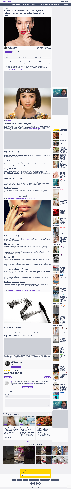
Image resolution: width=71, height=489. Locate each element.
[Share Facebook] (8, 373)
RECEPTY (37, 4)
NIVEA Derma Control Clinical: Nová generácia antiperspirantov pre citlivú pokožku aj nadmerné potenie (63, 279)
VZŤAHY (33, 4)
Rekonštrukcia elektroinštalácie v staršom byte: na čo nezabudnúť (63, 332)
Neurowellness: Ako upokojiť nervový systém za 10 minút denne (63, 142)
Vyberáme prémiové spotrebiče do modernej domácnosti (62, 368)
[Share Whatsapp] (11, 373)
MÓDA (46, 4)
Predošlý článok (8, 377)
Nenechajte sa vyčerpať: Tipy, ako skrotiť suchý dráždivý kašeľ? (63, 249)
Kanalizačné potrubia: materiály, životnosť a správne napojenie (62, 350)
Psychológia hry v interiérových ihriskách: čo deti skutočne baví (63, 290)
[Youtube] (63, 1)
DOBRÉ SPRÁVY (63, 266)
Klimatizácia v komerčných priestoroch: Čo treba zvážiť (63, 340)
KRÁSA (13, 4)
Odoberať (47, 475)
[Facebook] (62, 1)
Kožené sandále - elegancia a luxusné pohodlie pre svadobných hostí (63, 202)
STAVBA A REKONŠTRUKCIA (63, 328)
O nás (14, 479)
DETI (60, 287)
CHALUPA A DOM (63, 346)
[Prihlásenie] (65, 4)
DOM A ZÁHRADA (63, 295)
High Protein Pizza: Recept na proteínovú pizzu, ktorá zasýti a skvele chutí (63, 149)
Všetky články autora (15, 366)
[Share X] (13, 373)
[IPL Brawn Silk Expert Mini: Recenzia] (60, 460)
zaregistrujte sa (30, 383)
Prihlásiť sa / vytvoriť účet (27, 387)
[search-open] (67, 4)
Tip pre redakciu (54, 479)
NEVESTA (61, 189)
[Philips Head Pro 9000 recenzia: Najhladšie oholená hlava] (60, 450)
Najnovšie (63, 130)
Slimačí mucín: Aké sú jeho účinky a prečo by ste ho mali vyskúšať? (21, 198)
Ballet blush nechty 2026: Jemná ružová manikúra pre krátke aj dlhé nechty (62, 175)
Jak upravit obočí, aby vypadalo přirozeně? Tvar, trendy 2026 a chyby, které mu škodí (63, 240)
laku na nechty (26, 239)
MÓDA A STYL (62, 227)
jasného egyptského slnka (34, 128)
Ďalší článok (47, 377)
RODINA (42, 4)
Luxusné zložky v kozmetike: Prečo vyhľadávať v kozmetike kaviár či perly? (24, 290)
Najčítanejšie (56, 130)
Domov (5, 8)
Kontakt (19, 479)
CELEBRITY (18, 4)
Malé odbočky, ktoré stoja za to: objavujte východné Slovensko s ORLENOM (63, 270)
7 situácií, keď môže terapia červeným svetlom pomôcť (63, 212)
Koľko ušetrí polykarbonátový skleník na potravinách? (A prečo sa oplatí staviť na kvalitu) (63, 299)
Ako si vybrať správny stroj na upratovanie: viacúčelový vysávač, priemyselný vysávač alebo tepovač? (63, 320)
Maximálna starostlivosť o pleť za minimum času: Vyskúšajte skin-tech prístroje (25, 69)
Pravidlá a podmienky (34, 479)
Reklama (25, 479)
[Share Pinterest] (16, 373)
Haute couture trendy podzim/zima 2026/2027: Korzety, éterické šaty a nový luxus (63, 231)
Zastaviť (6, 57)
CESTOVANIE (56, 4)
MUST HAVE (62, 199)
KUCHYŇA (62, 364)
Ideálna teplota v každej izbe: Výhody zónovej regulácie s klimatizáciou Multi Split (63, 358)
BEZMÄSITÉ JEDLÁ (63, 373)
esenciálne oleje (18, 193)
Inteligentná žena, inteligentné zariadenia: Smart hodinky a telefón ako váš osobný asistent (63, 259)
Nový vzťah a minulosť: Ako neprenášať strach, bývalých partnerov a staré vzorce (63, 164)
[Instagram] (65, 1)
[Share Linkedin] (18, 373)
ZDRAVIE (28, 4)
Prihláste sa (12, 381)
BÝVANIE (51, 4)
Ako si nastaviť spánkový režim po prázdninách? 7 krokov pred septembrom (63, 156)
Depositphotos (8, 120)
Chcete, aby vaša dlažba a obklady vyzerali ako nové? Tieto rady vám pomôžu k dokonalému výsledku (63, 310)
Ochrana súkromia (45, 479)
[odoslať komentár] (48, 406)
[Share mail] (21, 373)
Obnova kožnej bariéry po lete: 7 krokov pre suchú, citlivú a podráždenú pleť (63, 182)
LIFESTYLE (23, 4)
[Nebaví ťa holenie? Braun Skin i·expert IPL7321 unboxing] (43, 460)
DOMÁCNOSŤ (62, 305)
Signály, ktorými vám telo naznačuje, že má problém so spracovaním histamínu (63, 221)
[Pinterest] (67, 1)
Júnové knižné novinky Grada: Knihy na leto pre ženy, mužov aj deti (63, 395)
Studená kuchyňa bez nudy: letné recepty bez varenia (63, 376)
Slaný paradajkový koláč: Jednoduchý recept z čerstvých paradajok (63, 135)
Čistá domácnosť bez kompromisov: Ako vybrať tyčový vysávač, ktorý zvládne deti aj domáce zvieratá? (63, 387)
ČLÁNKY (61, 246)
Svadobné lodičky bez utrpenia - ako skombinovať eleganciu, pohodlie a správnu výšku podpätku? (63, 194)
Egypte (32, 129)
